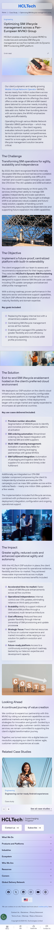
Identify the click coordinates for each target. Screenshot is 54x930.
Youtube (38, 892)
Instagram (30, 892)
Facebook (8, 892)
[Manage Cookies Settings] (4, 917)
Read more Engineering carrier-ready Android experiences (27, 781)
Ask (20, 928)
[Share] (48, 53)
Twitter (16, 892)
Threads (45, 892)
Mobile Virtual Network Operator (20, 89)
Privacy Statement (36, 912)
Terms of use (16, 916)
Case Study (13, 12)
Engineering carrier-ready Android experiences (26, 793)
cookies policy (43, 907)
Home (4, 12)
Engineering (8, 19)
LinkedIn (23, 892)
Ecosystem (7, 856)
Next (8, 809)
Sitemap (25, 916)
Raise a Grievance (36, 916)
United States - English (27, 900)
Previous (4, 809)
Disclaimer (24, 912)
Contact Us (15, 912)
